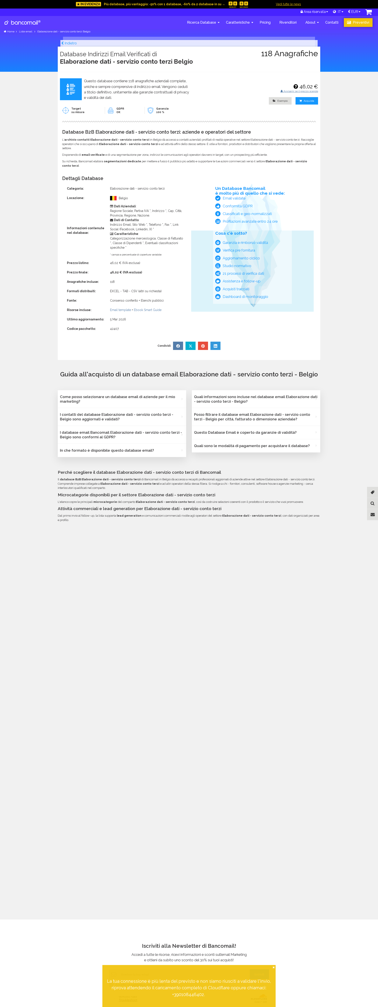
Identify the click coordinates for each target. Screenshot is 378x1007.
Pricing (265, 22)
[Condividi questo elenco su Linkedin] (215, 346)
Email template (120, 310)
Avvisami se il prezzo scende (300, 91)
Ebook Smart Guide (147, 310)
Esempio (282, 100)
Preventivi (360, 22)
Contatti (331, 22)
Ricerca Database (201, 22)
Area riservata (314, 12)
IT (338, 12)
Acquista (308, 100)
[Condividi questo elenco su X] (191, 346)
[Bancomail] (22, 26)
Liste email (26, 31)
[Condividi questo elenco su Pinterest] (203, 346)
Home (10, 31)
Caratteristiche (238, 22)
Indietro (70, 43)
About (310, 22)
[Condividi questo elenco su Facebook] (178, 346)
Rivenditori (288, 22)
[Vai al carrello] (368, 13)
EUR (354, 12)
